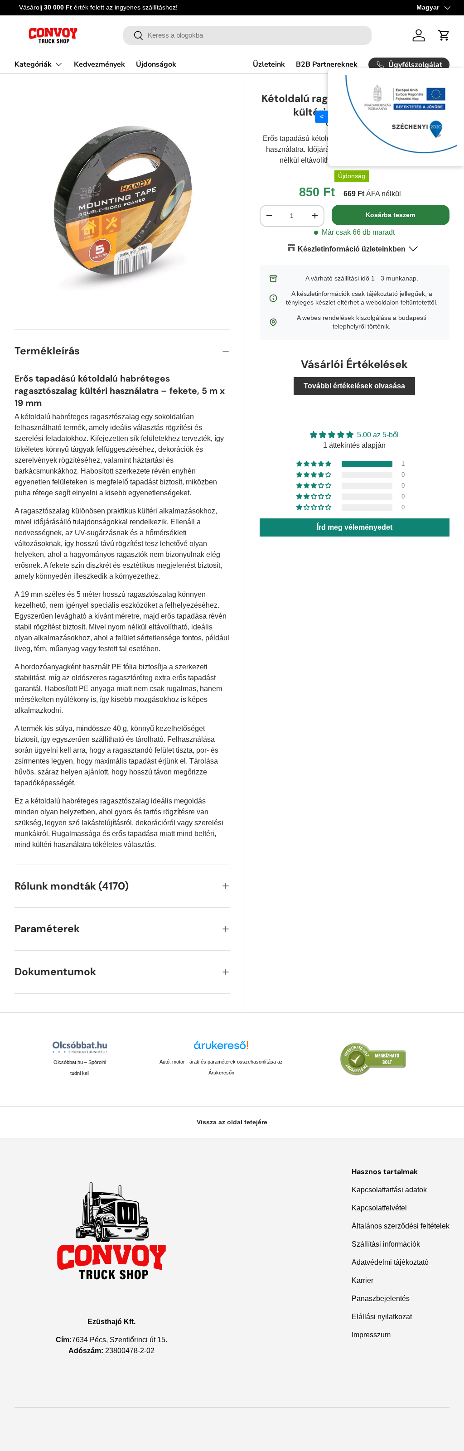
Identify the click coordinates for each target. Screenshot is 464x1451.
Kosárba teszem (390, 214)
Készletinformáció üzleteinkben (352, 249)
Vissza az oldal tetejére (232, 1122)
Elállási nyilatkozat (382, 1316)
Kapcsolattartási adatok (389, 1190)
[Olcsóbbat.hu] (79, 1047)
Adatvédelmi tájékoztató (390, 1262)
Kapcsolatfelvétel (379, 1208)
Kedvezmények (99, 64)
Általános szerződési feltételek (401, 1226)
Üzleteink (269, 64)
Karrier (362, 1280)
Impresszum (371, 1335)
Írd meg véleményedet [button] (354, 527)
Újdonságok (156, 64)
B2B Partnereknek (327, 64)
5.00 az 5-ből (378, 435)
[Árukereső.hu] (221, 1048)
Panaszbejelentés (381, 1298)
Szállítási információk (386, 1244)
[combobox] (247, 35)
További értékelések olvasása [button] (354, 386)
